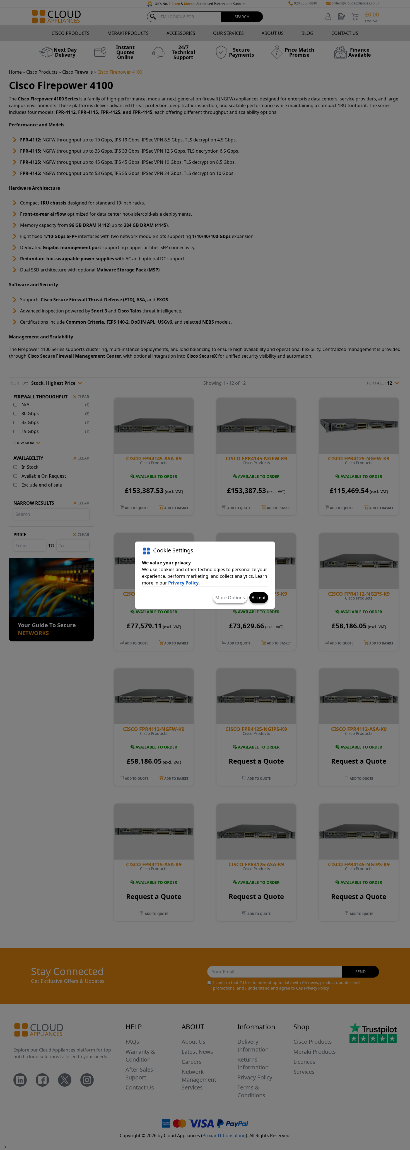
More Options (230, 598)
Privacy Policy (183, 583)
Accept (259, 598)
